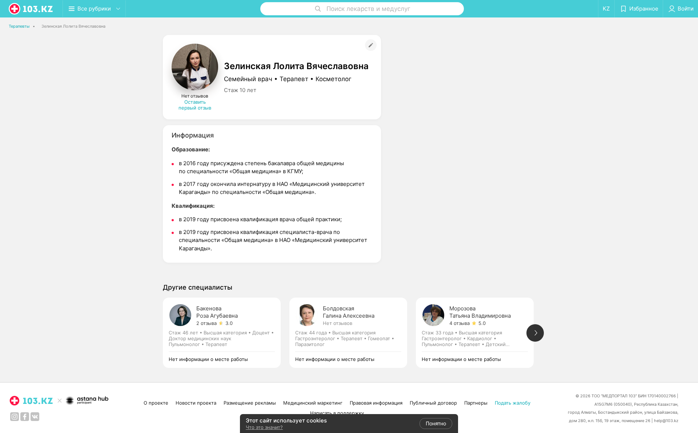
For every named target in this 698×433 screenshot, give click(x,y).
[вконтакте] (35, 416)
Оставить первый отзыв (194, 105)
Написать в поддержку (337, 413)
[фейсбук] (24, 416)
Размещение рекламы (250, 403)
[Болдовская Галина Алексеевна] (352, 333)
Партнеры (476, 403)
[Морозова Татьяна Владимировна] (479, 333)
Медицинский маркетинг (312, 403)
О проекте (156, 403)
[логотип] (31, 9)
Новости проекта (196, 403)
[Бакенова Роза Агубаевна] (226, 333)
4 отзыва (459, 323)
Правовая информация (376, 403)
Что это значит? (264, 427)
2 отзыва (206, 323)
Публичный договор (433, 403)
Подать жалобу (512, 403)
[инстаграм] (14, 416)
